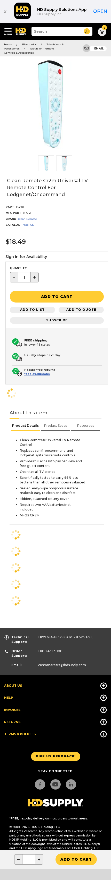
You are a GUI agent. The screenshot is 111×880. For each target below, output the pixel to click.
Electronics (29, 44)
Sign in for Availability (26, 256)
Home (8, 44)
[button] (86, 31)
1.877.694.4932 (50, 637)
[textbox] (24, 277)
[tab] (25, 426)
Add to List (32, 310)
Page (28, 225)
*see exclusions (37, 374)
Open (100, 11)
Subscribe (57, 320)
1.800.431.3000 (50, 651)
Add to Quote (81, 310)
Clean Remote (27, 219)
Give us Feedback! (56, 756)
